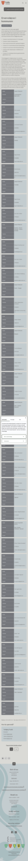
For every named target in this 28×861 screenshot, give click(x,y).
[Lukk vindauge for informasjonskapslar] (25, 417)
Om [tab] (20, 419)
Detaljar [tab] (12, 419)
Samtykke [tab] (4, 419)
